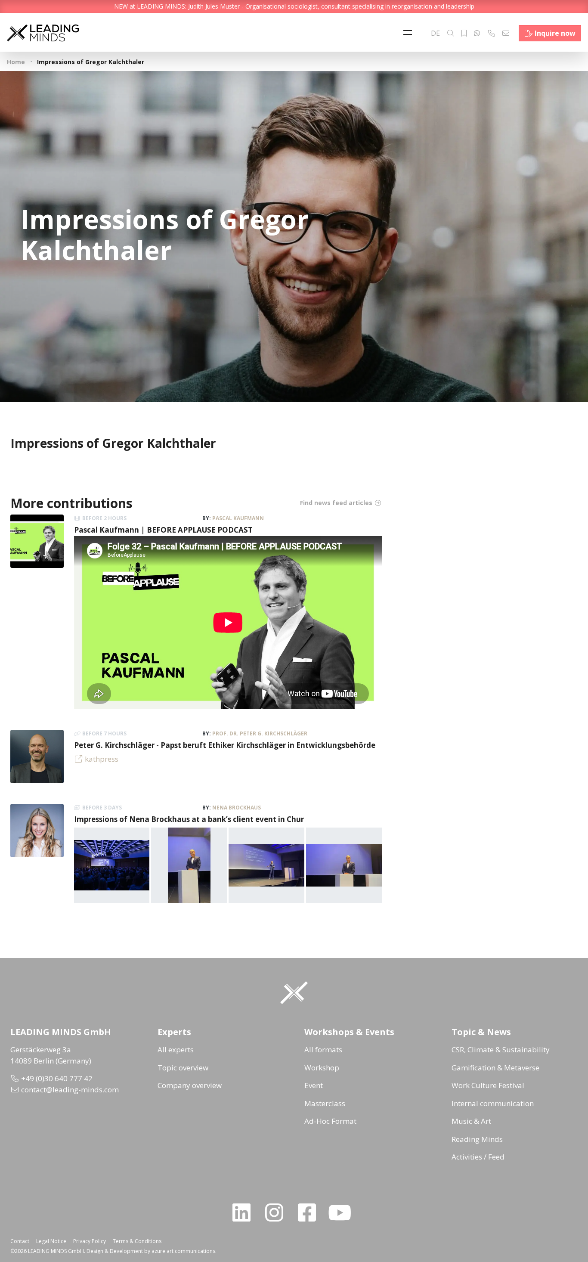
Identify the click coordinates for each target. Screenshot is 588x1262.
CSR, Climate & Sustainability (501, 1049)
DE (435, 33)
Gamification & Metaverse (495, 1068)
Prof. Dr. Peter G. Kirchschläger (259, 733)
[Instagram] (277, 1212)
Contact (19, 1241)
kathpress (101, 759)
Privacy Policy (89, 1241)
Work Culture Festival (488, 1085)
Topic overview (183, 1068)
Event (313, 1085)
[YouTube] (343, 1212)
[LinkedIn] (245, 1212)
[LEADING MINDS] (43, 32)
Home (16, 62)
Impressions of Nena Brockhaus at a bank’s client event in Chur (189, 819)
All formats (323, 1049)
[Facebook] (310, 1212)
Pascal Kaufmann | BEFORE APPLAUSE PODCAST (163, 530)
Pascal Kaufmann (238, 518)
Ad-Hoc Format (330, 1121)
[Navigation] (409, 33)
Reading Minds (477, 1139)
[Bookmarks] (464, 33)
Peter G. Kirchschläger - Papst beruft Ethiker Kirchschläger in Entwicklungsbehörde (224, 745)
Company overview (190, 1085)
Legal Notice (51, 1241)
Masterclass (324, 1103)
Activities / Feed (478, 1157)
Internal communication (493, 1103)
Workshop (321, 1068)
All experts (176, 1049)
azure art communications (183, 1251)
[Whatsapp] (477, 33)
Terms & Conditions (137, 1241)
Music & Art (471, 1121)
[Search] (450, 33)
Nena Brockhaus (236, 807)
